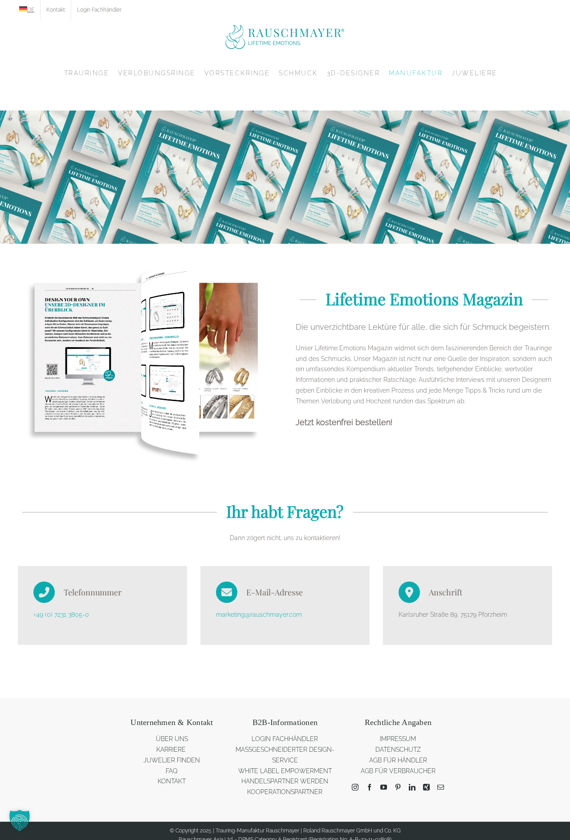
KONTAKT (172, 781)
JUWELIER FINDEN (171, 760)
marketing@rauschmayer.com (259, 614)
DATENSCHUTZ (398, 749)
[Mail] (440, 787)
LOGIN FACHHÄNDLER (285, 738)
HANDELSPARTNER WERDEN (284, 781)
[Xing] (426, 787)
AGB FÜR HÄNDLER (398, 760)
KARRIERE (171, 749)
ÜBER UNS (172, 738)
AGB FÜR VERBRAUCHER (398, 770)
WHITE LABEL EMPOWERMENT (285, 770)
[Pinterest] (398, 787)
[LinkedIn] (412, 787)
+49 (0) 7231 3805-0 (61, 614)
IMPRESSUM (398, 738)
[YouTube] (383, 787)
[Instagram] (355, 787)
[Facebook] (369, 787)
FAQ (172, 770)
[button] (19, 820)
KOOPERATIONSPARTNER (284, 791)
